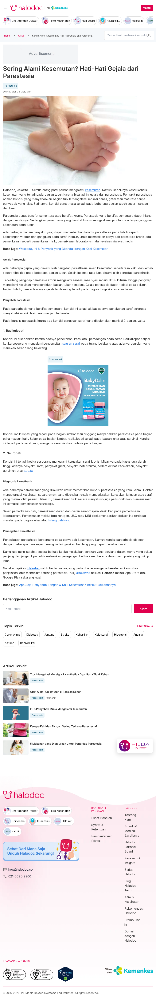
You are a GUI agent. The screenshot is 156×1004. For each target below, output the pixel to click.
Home (7, 35)
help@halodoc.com (19, 869)
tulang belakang (59, 520)
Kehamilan (82, 634)
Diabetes (32, 634)
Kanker (9, 643)
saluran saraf (71, 343)
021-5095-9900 (17, 876)
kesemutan (92, 190)
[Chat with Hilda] (135, 746)
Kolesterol (101, 634)
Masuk (147, 7)
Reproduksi (27, 643)
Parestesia (11, 85)
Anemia (138, 634)
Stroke (65, 634)
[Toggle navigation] (5, 8)
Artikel (21, 35)
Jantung (49, 634)
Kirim (143, 608)
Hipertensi (120, 634)
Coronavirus (12, 634)
